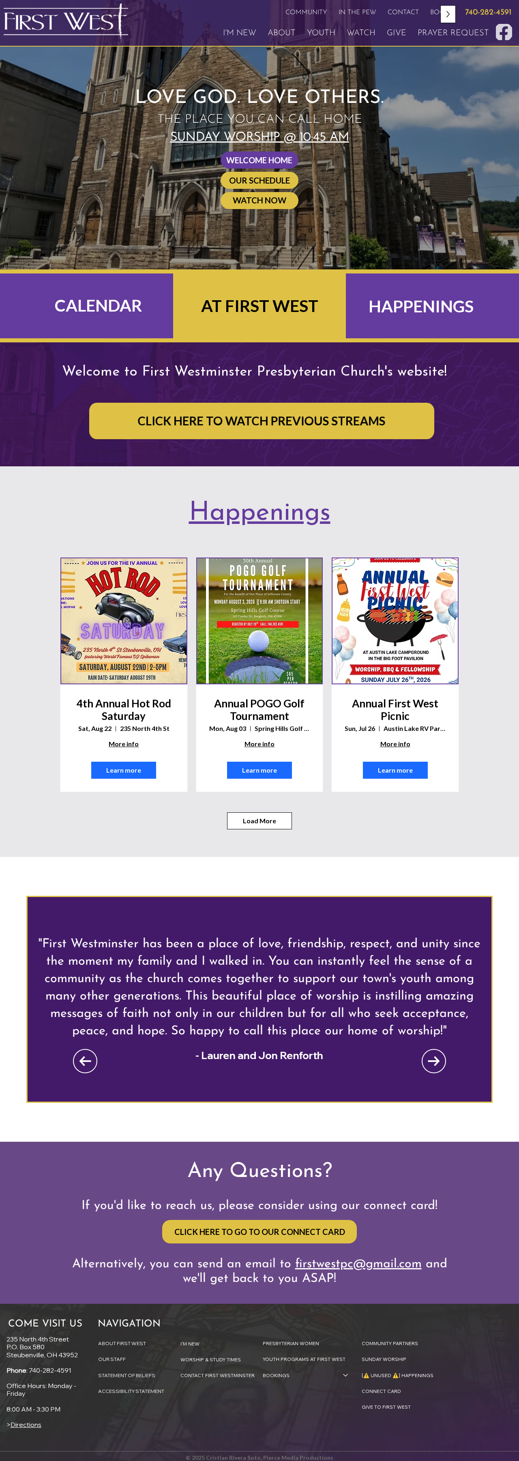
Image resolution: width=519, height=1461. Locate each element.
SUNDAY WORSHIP (384, 1359)
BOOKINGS (276, 1375)
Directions (26, 1424)
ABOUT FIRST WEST (122, 1343)
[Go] (504, 32)
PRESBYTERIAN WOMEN (291, 1343)
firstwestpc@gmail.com (358, 1264)
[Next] (434, 1061)
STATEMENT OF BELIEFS (126, 1375)
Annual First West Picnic (395, 709)
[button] (306, 12)
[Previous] (85, 1061)
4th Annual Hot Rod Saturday (124, 709)
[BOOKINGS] (346, 1375)
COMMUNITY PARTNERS (390, 1343)
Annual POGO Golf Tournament (259, 709)
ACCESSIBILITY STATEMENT (131, 1391)
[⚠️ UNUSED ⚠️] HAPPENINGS (397, 1375)
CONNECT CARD (381, 1391)
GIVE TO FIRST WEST (386, 1407)
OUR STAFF (112, 1359)
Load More (259, 820)
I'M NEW (189, 1344)
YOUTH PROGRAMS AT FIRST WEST (304, 1359)
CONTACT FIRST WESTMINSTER (217, 1375)
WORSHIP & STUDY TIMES (210, 1359)
